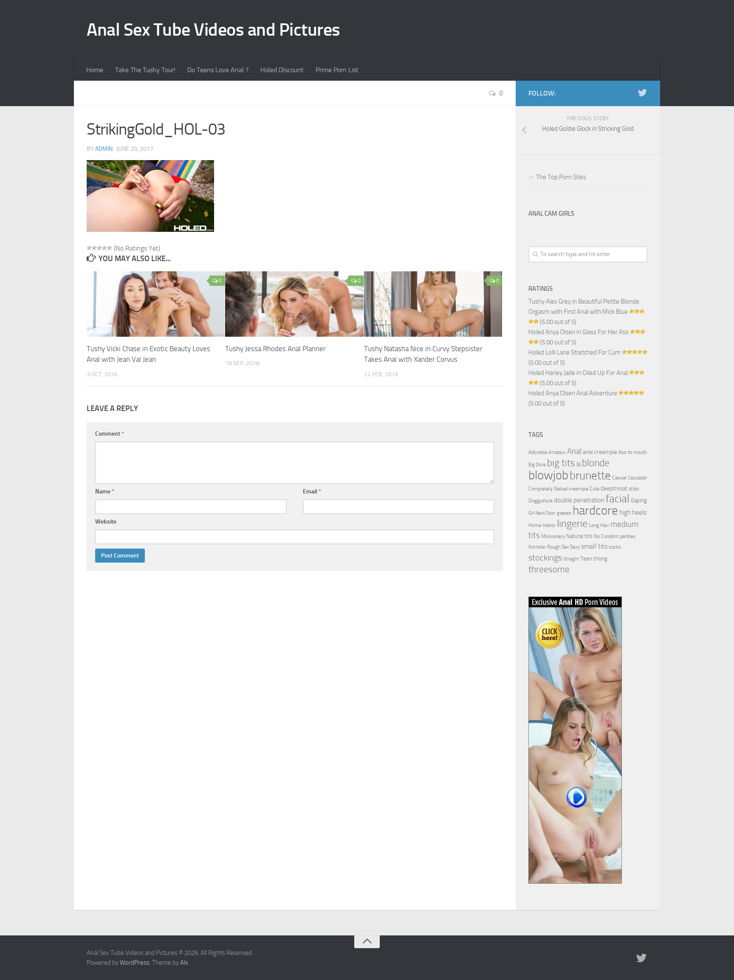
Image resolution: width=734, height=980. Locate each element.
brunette (590, 475)
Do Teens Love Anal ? (217, 70)
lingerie (572, 523)
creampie (578, 489)
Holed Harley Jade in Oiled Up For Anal (578, 373)
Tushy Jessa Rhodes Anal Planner (275, 348)
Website (105, 521)
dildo (634, 489)
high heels (632, 512)
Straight (571, 559)
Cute (594, 489)
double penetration (579, 500)
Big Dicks (537, 464)
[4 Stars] (104, 248)
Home (94, 70)
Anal (574, 451)
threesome (549, 569)
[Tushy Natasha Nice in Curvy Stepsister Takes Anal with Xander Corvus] (433, 304)
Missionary (553, 536)
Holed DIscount (282, 70)
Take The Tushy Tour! (145, 70)
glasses (564, 513)
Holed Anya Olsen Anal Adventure (572, 393)
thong (600, 558)
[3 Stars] (99, 248)
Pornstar (537, 547)
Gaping (639, 500)
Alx (184, 962)
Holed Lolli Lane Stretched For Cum (574, 352)
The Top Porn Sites (561, 177)
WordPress (135, 962)
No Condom (606, 536)
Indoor (549, 525)
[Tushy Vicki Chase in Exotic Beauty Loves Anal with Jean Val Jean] (156, 304)
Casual (619, 478)
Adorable (537, 452)
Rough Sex (558, 547)
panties (627, 536)
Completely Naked (547, 489)
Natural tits (579, 535)
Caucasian (637, 478)
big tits (561, 463)
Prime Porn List (337, 70)
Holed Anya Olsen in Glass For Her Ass (578, 332)
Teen (586, 558)
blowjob (548, 475)
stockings (545, 557)
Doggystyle (540, 501)
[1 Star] (89, 248)
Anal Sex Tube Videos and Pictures (213, 29)
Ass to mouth (632, 452)
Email (312, 491)
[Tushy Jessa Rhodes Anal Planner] (294, 304)
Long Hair (599, 525)
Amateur (557, 452)
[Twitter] (642, 93)
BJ (578, 464)
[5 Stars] (109, 248)
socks (615, 547)
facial (618, 498)
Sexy (575, 547)
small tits (594, 546)
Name (104, 491)
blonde (596, 463)
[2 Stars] (94, 248)
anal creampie (600, 452)
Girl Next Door (542, 513)
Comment (109, 433)
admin (104, 148)
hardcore (595, 510)
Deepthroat (614, 488)
